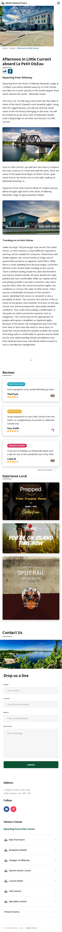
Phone (7, 698)
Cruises (12, 48)
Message (8, 726)
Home (4, 48)
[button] (58, 3)
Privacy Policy (31, 928)
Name (6, 685)
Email (6, 712)
